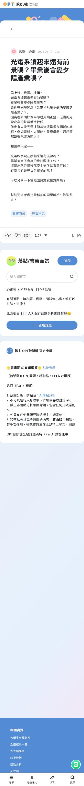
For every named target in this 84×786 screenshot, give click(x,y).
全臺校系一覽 (19, 744)
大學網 (14, 771)
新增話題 (45, 325)
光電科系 (38, 213)
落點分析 (16, 765)
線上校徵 (16, 758)
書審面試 (18, 213)
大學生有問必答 (20, 738)
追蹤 (67, 261)
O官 (10, 351)
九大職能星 (17, 751)
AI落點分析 (48, 395)
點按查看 (48, 368)
